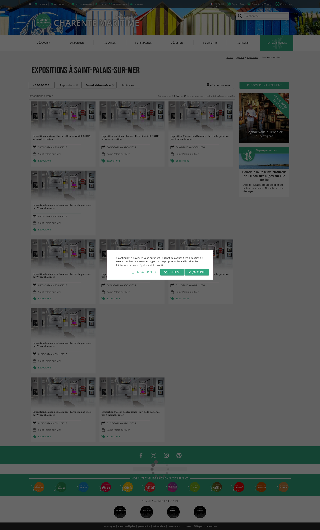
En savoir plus (146, 272)
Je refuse (174, 272)
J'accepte (198, 272)
